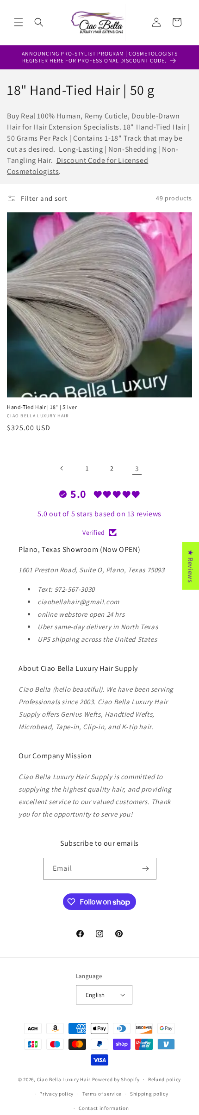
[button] (18, 22)
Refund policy (164, 1079)
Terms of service (101, 1093)
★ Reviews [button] (190, 566)
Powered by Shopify (116, 1079)
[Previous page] (62, 468)
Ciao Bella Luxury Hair (64, 1079)
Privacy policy (56, 1093)
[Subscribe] (146, 869)
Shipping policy (149, 1093)
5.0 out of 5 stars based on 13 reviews (99, 514)
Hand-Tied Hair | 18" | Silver (42, 406)
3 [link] (137, 468)
